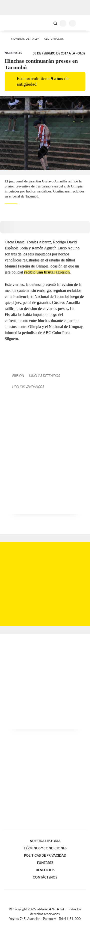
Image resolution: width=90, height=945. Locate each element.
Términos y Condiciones (45, 848)
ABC (13, 22)
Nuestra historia (45, 841)
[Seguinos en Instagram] (54, 924)
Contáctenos (45, 877)
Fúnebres (45, 862)
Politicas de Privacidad (45, 855)
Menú (83, 23)
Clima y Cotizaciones (47, 23)
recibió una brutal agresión (47, 272)
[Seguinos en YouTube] (48, 924)
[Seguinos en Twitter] (43, 924)
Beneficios (45, 870)
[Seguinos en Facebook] (38, 924)
